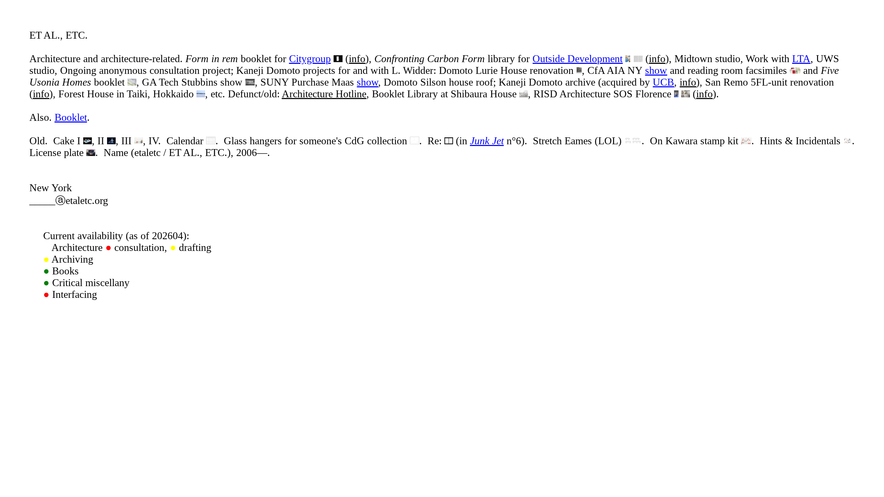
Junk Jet (487, 140)
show (656, 70)
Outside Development (577, 58)
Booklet (71, 117)
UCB (663, 82)
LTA (801, 58)
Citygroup (310, 58)
